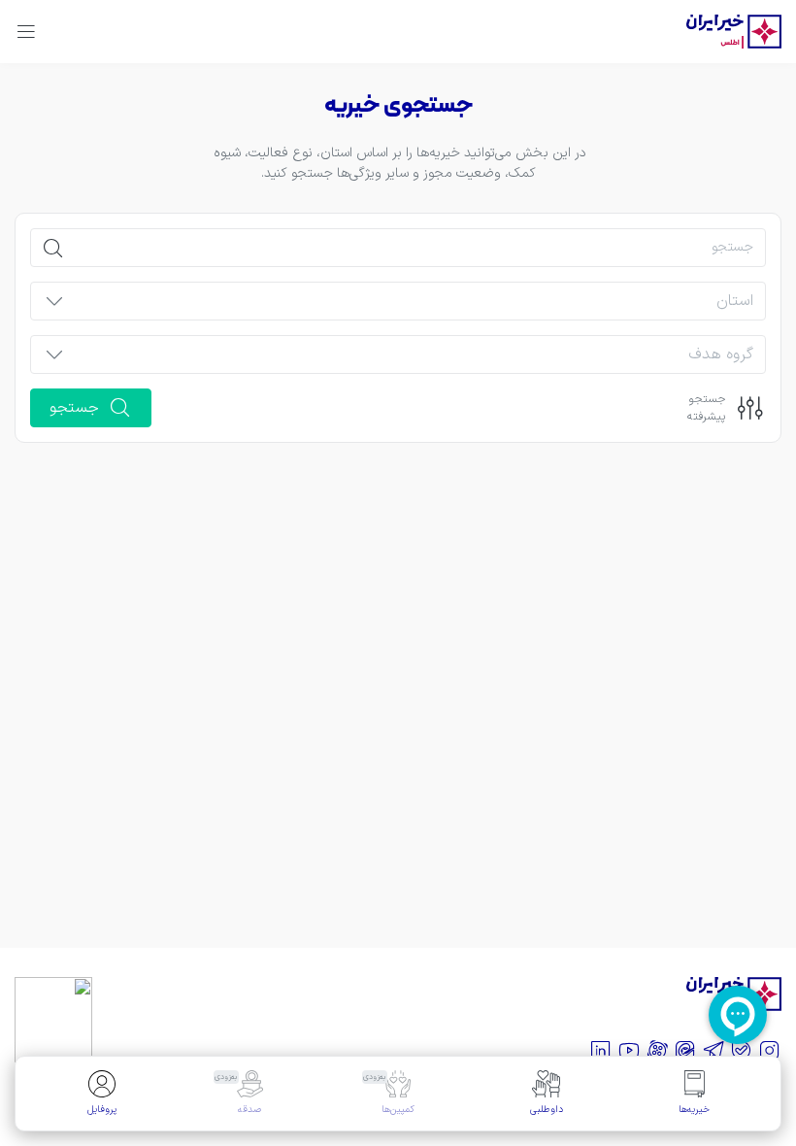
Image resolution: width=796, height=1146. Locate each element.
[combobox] (414, 307)
